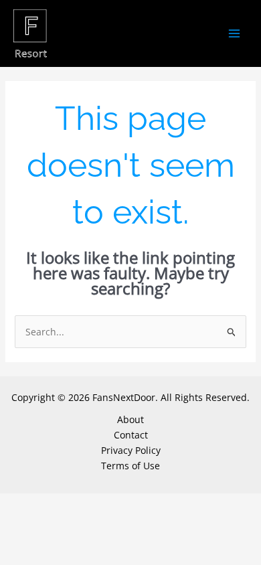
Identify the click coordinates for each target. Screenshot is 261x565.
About (130, 419)
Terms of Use (130, 465)
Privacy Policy (131, 450)
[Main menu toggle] (234, 34)
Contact (131, 434)
